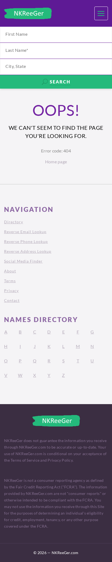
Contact (12, 300)
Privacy (11, 290)
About (10, 271)
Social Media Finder (23, 261)
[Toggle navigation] (101, 13)
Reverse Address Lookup (27, 251)
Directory (13, 222)
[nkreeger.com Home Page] (28, 13)
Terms (10, 280)
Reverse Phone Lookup (26, 241)
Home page (56, 161)
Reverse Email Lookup (25, 231)
